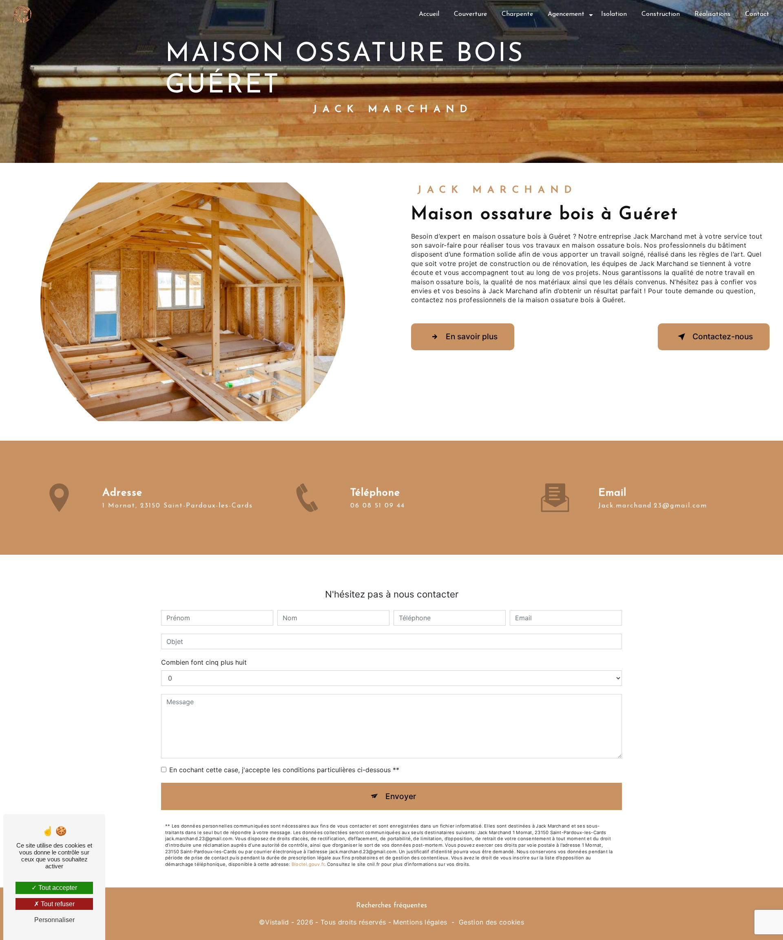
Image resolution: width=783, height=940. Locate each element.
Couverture (470, 14)
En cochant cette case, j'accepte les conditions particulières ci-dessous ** (284, 770)
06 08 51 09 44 (377, 506)
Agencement (566, 14)
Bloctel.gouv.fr (308, 864)
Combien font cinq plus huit (204, 662)
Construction (660, 14)
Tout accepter (57, 887)
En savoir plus (472, 336)
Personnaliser (54, 919)
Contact (757, 14)
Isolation (614, 14)
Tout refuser (57, 903)
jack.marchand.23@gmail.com (652, 506)
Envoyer (400, 796)
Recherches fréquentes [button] (391, 905)
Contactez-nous (722, 336)
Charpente (517, 14)
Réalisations (712, 14)
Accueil (429, 14)
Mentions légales (420, 922)
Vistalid (277, 922)
